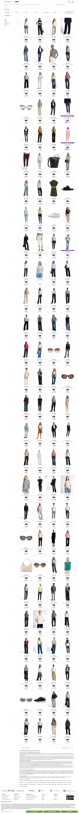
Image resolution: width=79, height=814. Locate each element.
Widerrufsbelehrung (17, 796)
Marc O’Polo (62, 776)
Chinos (57, 780)
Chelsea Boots (41, 780)
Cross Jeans (66, 780)
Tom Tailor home (60, 784)
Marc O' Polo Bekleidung (52, 782)
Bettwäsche (51, 773)
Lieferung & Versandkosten (30, 795)
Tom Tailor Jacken (69, 782)
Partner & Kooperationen (6, 799)
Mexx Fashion (48, 784)
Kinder (5, 19)
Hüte (25, 782)
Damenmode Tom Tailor (61, 782)
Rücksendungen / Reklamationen (31, 796)
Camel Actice (29, 782)
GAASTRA (36, 780)
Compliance (16, 799)
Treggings (61, 780)
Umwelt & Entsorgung (30, 798)
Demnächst (56, 796)
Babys (43, 796)
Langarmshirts (26, 780)
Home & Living (7, 23)
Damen (5, 20)
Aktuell (55, 795)
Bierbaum (63, 773)
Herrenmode (52, 772)
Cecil (34, 765)
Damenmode (54, 784)
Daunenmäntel (47, 780)
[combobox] (64, 4)
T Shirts (44, 784)
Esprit (56, 776)
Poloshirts (21, 780)
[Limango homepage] (8, 1)
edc (42, 765)
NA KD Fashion (35, 782)
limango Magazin (5, 798)
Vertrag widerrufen (29, 799)
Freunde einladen (5, 796)
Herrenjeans (35, 763)
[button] (72, 1)
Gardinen (44, 773)
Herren (5, 22)
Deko (20, 773)
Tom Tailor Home (28, 769)
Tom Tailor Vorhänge (35, 773)
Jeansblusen (21, 782)
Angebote (43, 795)
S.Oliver (32, 765)
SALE (5, 25)
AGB (15, 795)
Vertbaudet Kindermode (43, 782)
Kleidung (65, 784)
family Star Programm (5, 795)
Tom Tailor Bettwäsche (28, 773)
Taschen (69, 784)
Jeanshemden (53, 780)
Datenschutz (16, 798)
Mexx (58, 776)
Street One (37, 765)
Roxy (70, 780)
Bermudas (31, 780)
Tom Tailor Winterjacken (23, 784)
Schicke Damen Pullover (23, 786)
